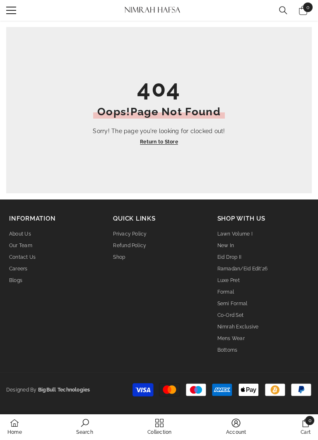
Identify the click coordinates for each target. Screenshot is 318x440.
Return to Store (159, 141)
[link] (84, 427)
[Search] (283, 10)
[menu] (11, 10)
